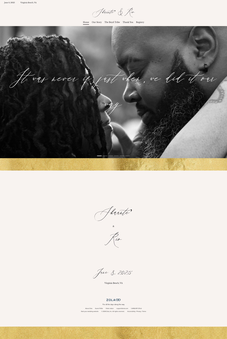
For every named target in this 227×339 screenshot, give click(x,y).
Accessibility (131, 311)
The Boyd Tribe (112, 22)
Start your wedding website (89, 311)
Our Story (97, 22)
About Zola (88, 308)
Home (86, 22)
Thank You (128, 22)
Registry (140, 22)
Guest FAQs (99, 308)
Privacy (139, 311)
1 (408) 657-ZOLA (136, 308)
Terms (144, 311)
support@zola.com (122, 308)
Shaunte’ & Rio (113, 12)
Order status (110, 308)
